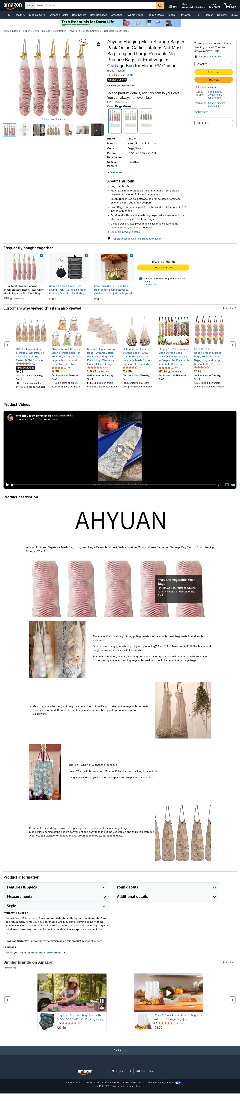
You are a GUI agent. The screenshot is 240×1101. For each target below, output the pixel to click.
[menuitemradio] (227, 484)
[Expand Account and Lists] (204, 7)
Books (171, 14)
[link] (69, 267)
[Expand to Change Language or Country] (177, 7)
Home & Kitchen (11, 31)
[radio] (9, 130)
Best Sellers (79, 14)
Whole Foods (135, 14)
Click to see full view (53, 119)
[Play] (7, 485)
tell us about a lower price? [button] (44, 952)
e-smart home (215, 91)
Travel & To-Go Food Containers (85, 31)
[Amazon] (13, 5)
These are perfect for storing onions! (38, 419)
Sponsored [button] (8, 967)
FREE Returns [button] (116, 102)
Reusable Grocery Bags (116, 31)
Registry (222, 14)
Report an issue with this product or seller (136, 238)
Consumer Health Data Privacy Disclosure (123, 1082)
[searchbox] (95, 5)
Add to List (203, 122)
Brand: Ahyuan (116, 70)
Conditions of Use (73, 1082)
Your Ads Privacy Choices (161, 1082)
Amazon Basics (59, 14)
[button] (7, 15)
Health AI (20, 14)
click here (96, 940)
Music (234, 14)
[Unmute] (233, 485)
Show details (150, 284)
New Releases (98, 14)
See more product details (125, 231)
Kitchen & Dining (31, 31)
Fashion (208, 14)
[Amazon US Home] (85, 1072)
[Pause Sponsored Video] (102, 1001)
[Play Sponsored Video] (168, 993)
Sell (198, 14)
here (8, 932)
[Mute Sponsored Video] (102, 1008)
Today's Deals (155, 14)
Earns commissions (62, 415)
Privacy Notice (92, 1082)
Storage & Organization (54, 31)
